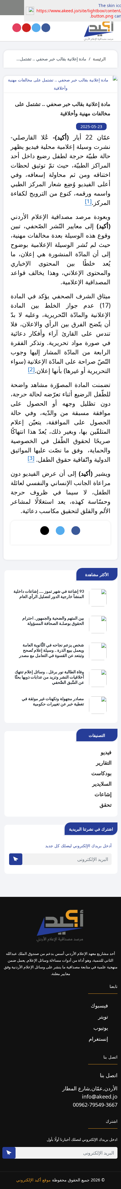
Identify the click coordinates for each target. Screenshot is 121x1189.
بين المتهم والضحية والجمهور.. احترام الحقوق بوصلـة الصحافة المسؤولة (53, 621)
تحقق (106, 804)
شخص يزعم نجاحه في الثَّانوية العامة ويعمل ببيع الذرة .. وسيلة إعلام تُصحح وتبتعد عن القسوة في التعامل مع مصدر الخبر (51, 650)
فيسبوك (100, 1005)
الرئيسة (99, 59)
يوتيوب (101, 1027)
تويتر (104, 1016)
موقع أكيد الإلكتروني (33, 1180)
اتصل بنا (108, 1075)
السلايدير (102, 783)
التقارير (104, 762)
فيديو (106, 752)
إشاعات (103, 794)
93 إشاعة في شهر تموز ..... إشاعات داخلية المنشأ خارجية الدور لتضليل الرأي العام (49, 594)
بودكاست (101, 773)
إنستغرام (99, 1038)
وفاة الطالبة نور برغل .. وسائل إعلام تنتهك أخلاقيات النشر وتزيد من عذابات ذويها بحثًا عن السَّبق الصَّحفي (49, 677)
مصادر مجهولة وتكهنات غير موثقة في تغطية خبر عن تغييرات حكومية (53, 701)
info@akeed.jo (99, 1096)
